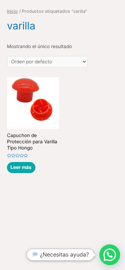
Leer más (21, 167)
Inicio (12, 11)
